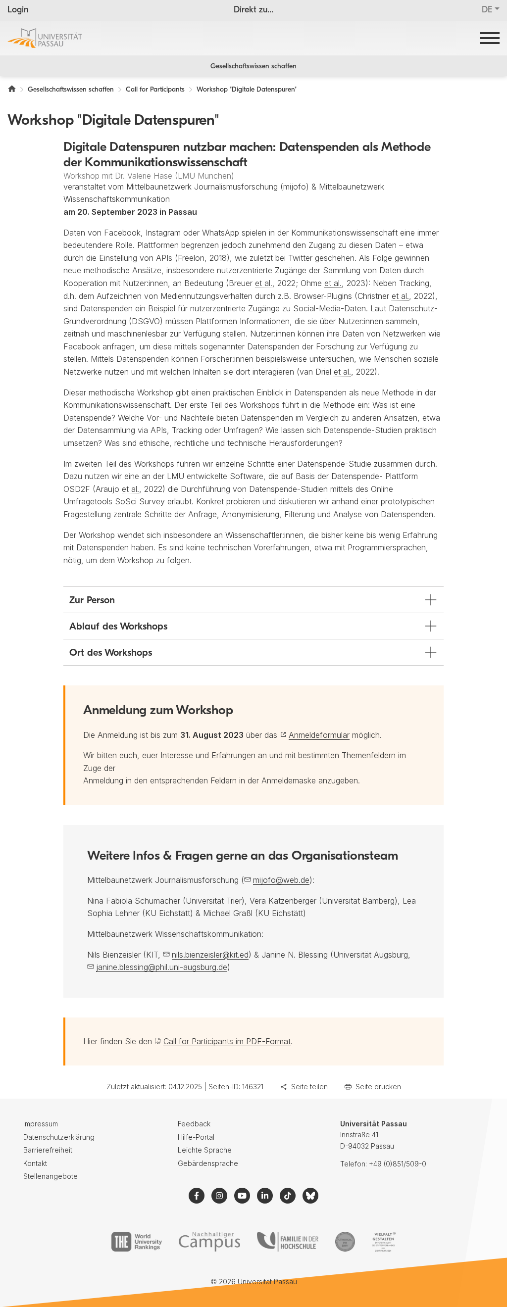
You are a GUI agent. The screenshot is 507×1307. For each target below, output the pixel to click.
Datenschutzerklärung (59, 1137)
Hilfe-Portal (196, 1137)
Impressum (40, 1123)
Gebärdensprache (208, 1163)
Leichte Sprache (205, 1150)
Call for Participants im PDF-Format (227, 1041)
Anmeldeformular (319, 735)
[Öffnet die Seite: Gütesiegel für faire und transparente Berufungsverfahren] (345, 1242)
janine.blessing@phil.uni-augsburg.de (161, 967)
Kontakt (35, 1163)
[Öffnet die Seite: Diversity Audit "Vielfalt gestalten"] (383, 1242)
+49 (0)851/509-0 (397, 1164)
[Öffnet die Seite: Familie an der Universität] (287, 1242)
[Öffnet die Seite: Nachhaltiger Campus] (210, 1242)
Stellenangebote (50, 1176)
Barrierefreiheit (47, 1150)
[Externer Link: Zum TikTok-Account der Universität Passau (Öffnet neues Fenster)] (287, 1195)
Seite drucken (378, 1086)
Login (18, 10)
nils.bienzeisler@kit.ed (210, 955)
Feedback (194, 1123)
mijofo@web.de (281, 880)
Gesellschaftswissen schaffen (253, 66)
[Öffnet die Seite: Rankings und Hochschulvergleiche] (136, 1242)
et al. (263, 283)
